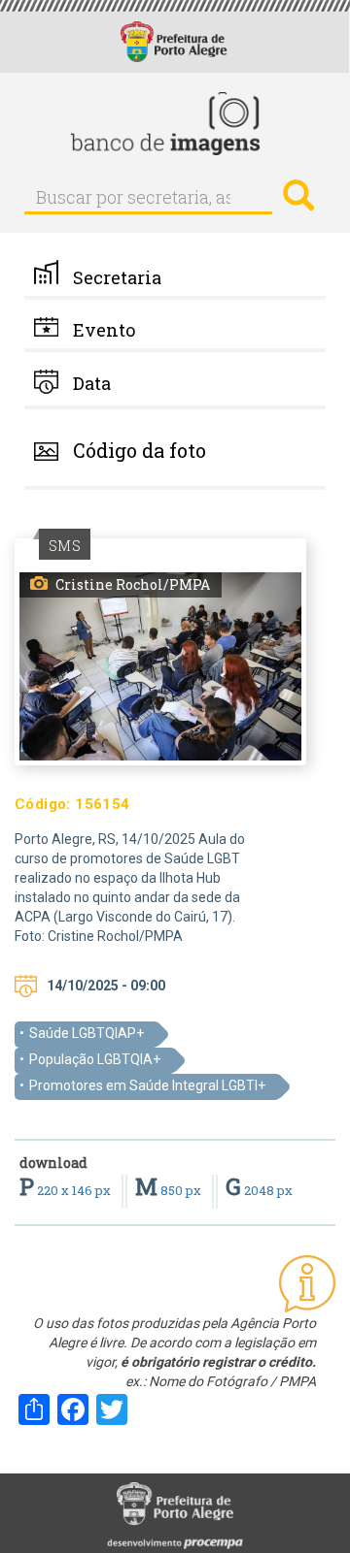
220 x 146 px (66, 1190)
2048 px (259, 1190)
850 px (169, 1190)
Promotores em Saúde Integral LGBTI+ (147, 1085)
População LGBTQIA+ (94, 1059)
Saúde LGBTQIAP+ (86, 1033)
